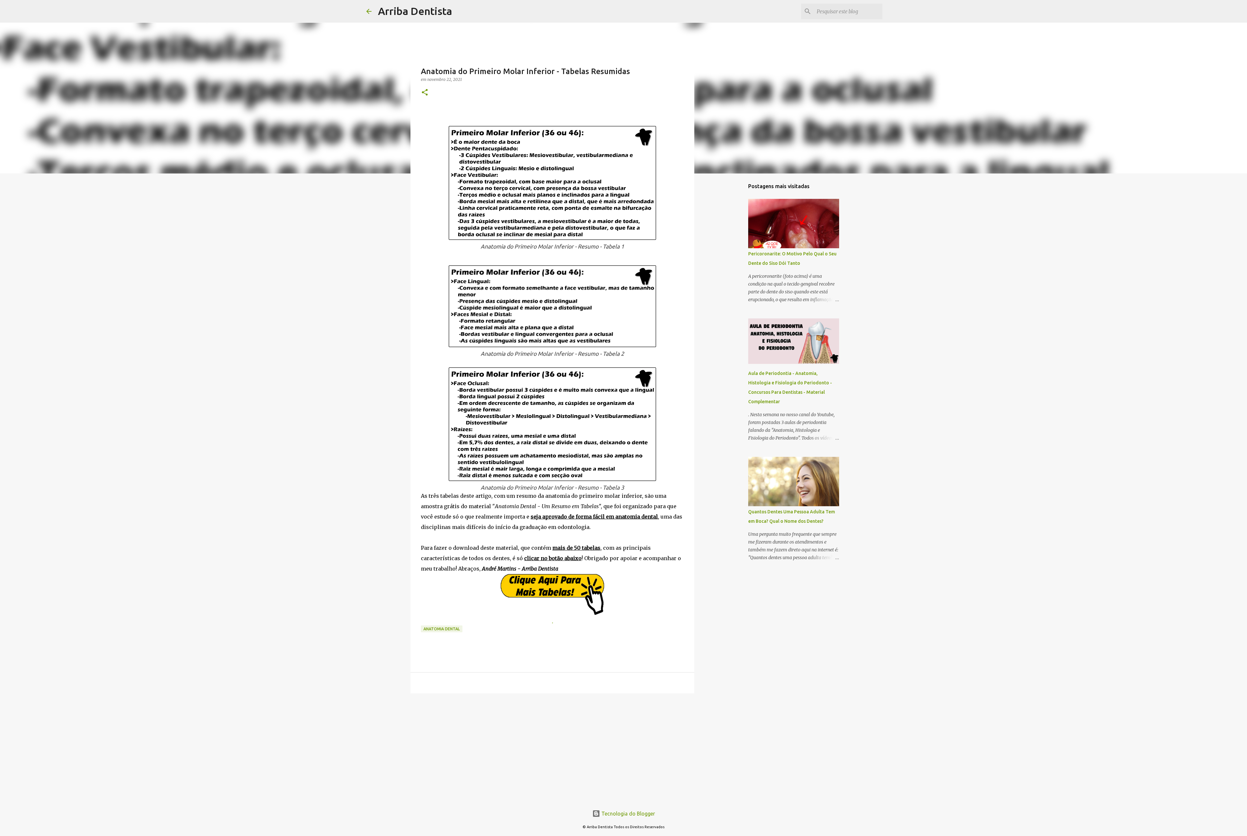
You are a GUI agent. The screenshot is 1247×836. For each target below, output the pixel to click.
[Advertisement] (552, 748)
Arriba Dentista (415, 11)
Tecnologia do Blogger (627, 814)
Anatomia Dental (441, 629)
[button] (425, 92)
